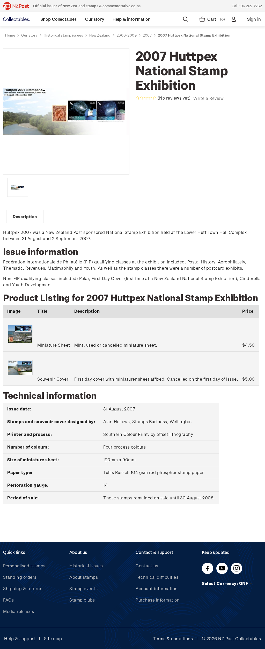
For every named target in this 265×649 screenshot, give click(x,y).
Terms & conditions (173, 638)
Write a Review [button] (208, 98)
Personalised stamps (24, 565)
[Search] (186, 19)
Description (25, 216)
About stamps (83, 577)
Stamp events (83, 588)
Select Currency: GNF (225, 583)
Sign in (254, 19)
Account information (157, 588)
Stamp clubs (82, 599)
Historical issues (86, 565)
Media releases (18, 611)
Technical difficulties (157, 577)
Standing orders (19, 577)
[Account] (234, 19)
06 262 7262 (251, 6)
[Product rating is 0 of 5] (146, 98)
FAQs (8, 599)
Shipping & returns (22, 588)
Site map (53, 638)
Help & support (19, 638)
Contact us (147, 565)
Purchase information (158, 599)
